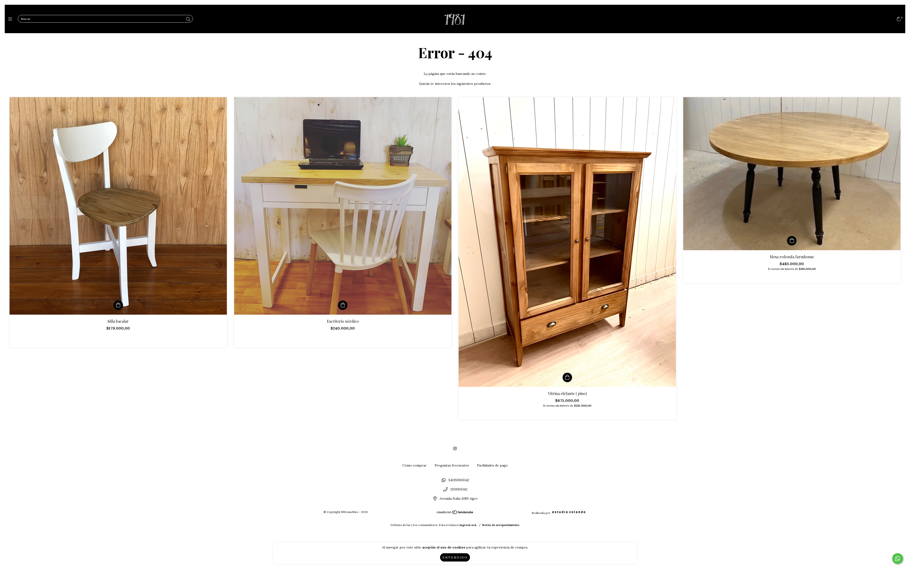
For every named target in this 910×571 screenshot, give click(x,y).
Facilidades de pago (492, 465)
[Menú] (11, 19)
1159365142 (458, 489)
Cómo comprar (414, 465)
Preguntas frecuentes (452, 465)
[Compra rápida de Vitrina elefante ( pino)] (567, 377)
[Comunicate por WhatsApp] (897, 558)
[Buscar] (188, 19)
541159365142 (458, 480)
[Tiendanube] (455, 513)
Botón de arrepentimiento (500, 525)
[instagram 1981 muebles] (455, 448)
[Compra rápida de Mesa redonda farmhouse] (791, 240)
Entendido (455, 557)
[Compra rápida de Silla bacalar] (118, 305)
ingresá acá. (468, 525)
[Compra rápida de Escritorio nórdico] (342, 305)
